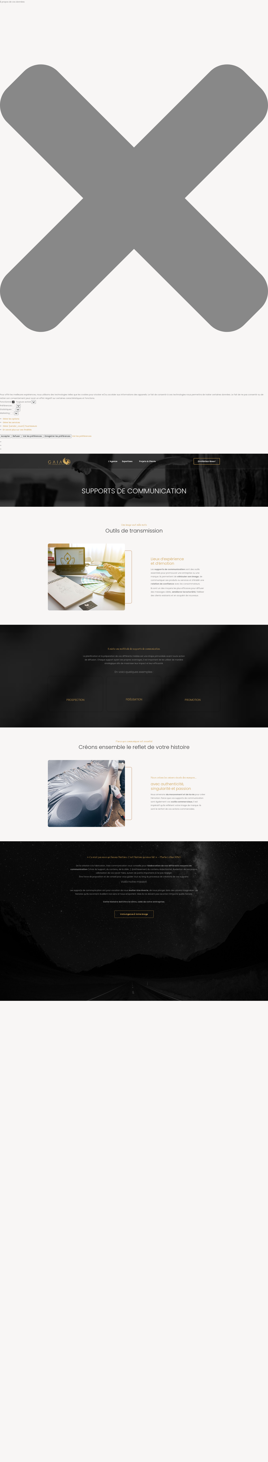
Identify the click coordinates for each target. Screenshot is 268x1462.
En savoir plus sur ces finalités (17, 429)
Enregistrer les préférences (57, 436)
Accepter (5, 436)
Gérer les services (11, 422)
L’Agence (112, 461)
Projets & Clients (147, 461)
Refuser (16, 436)
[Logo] (59, 461)
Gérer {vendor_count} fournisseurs (20, 426)
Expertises (127, 461)
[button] (134, 198)
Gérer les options (11, 418)
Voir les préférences (32, 436)
